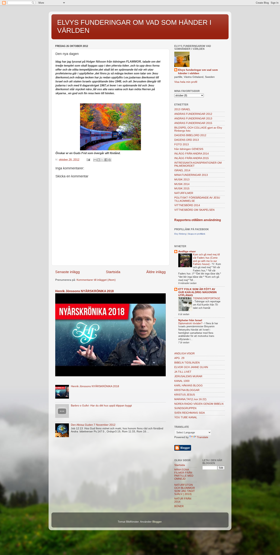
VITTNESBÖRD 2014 (187, 205)
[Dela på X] (102, 160)
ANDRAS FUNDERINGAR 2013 (193, 118)
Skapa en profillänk (196, 234)
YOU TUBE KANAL (185, 417)
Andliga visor (187, 251)
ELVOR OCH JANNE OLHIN (191, 367)
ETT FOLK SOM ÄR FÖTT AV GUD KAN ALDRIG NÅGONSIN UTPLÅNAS (197, 292)
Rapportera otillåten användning (197, 220)
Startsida (113, 272)
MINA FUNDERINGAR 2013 (191, 175)
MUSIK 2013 (182, 179)
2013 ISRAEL (182, 109)
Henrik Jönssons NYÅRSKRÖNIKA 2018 (84, 291)
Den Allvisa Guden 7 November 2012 (93, 424)
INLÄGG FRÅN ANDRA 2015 (191, 158)
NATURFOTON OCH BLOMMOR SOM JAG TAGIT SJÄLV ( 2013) (184, 489)
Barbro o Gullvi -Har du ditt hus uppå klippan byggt (101, 405)
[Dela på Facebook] (106, 160)
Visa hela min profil (185, 81)
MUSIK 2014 (182, 184)
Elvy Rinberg (180, 234)
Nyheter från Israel (190, 320)
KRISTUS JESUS (184, 394)
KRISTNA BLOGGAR (186, 390)
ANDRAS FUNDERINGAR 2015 (193, 123)
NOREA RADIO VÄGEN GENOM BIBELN (198, 403)
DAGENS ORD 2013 (186, 139)
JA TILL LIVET (182, 371)
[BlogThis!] (99, 160)
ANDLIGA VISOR (184, 353)
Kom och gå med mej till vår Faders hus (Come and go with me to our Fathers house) (206, 259)
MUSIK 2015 (182, 188)
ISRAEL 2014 (182, 170)
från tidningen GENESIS (188, 149)
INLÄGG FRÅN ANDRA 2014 (191, 153)
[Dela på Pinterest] (109, 160)
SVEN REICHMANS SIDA (189, 412)
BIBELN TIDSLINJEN (187, 362)
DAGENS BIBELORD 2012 (190, 135)
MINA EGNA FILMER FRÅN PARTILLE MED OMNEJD (183, 474)
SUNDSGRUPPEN (185, 408)
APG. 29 (179, 358)
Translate (202, 437)
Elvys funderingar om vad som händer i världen (198, 71)
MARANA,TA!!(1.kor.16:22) (190, 399)
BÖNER (179, 506)
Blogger (157, 521)
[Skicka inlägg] (88, 159)
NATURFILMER (183, 193)
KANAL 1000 (182, 381)
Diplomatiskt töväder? (190, 323)
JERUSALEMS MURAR (188, 376)
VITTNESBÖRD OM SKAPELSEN (194, 209)
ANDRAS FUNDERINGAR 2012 (193, 114)
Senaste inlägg (67, 272)
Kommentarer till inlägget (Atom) (96, 279)
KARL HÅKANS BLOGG (188, 385)
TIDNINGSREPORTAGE (206, 298)
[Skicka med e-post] (95, 160)
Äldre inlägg (156, 272)
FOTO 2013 (181, 144)
